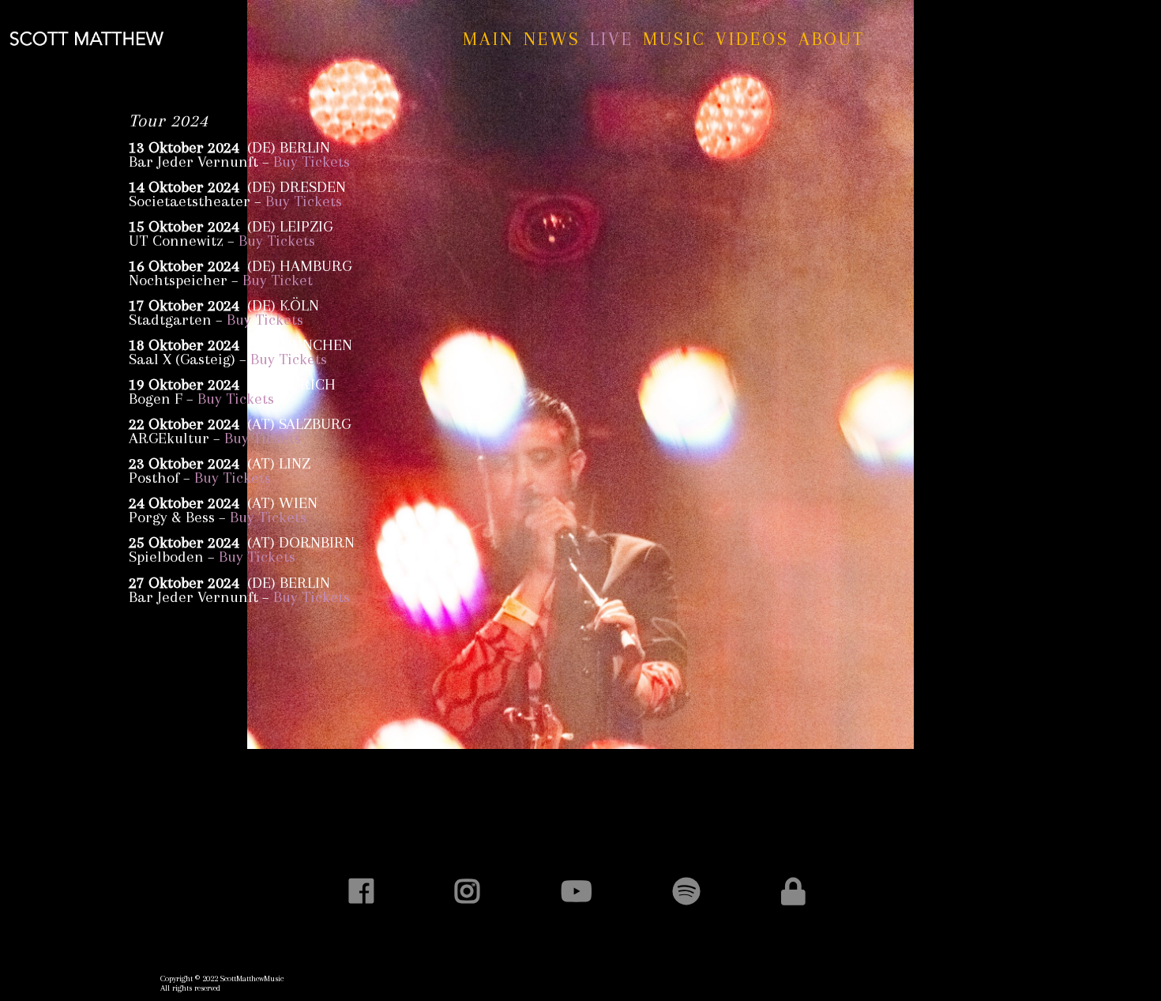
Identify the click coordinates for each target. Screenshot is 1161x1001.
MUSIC (674, 38)
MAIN (488, 38)
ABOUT (831, 38)
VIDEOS (752, 38)
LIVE (611, 38)
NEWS (552, 38)
